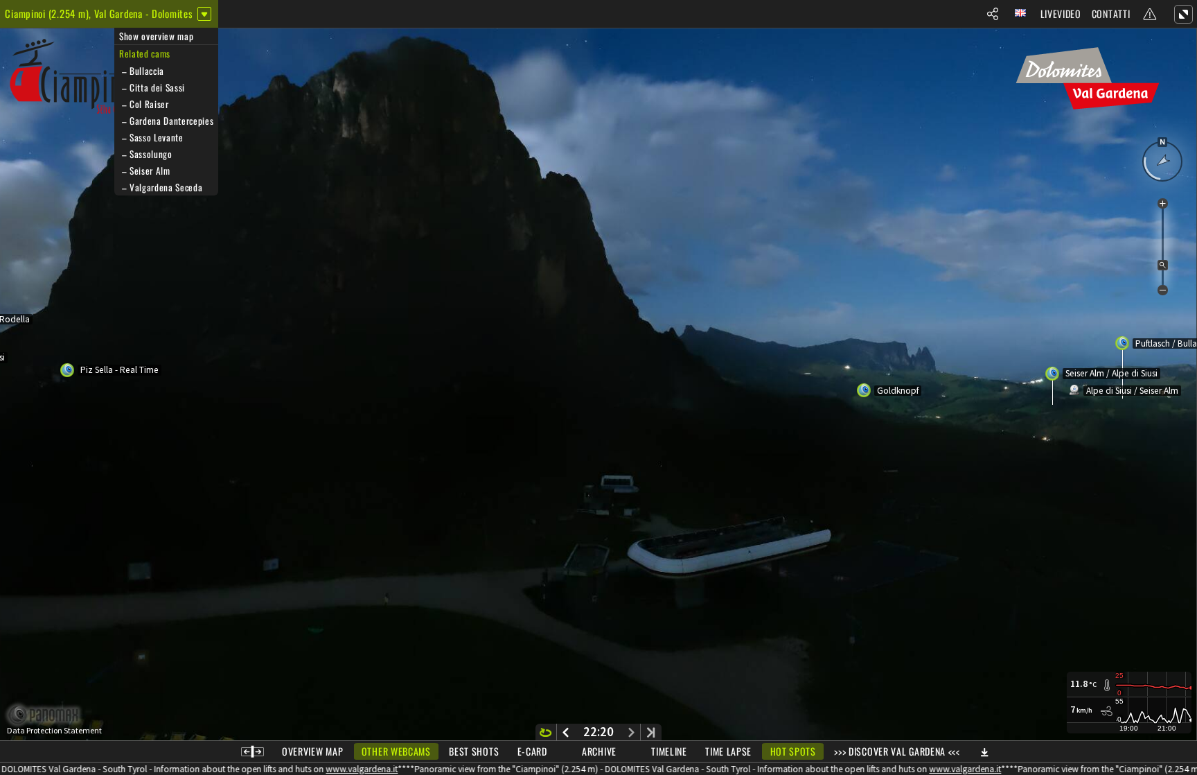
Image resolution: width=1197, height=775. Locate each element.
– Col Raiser (144, 104)
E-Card (532, 751)
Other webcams (396, 751)
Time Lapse (728, 751)
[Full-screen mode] (1183, 14)
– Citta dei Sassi (152, 87)
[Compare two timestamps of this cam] (252, 751)
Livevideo (1060, 13)
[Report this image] (1150, 14)
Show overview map (156, 36)
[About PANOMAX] (51, 715)
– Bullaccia (141, 71)
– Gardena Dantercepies (166, 121)
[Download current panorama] (984, 752)
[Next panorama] (631, 732)
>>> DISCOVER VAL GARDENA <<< (897, 751)
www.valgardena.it (344, 769)
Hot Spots (793, 751)
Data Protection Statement (54, 730)
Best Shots (474, 751)
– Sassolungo (145, 154)
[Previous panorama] (565, 732)
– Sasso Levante (151, 137)
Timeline (669, 751)
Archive (599, 751)
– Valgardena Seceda (160, 187)
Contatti (1111, 13)
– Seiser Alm (144, 170)
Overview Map (312, 751)
